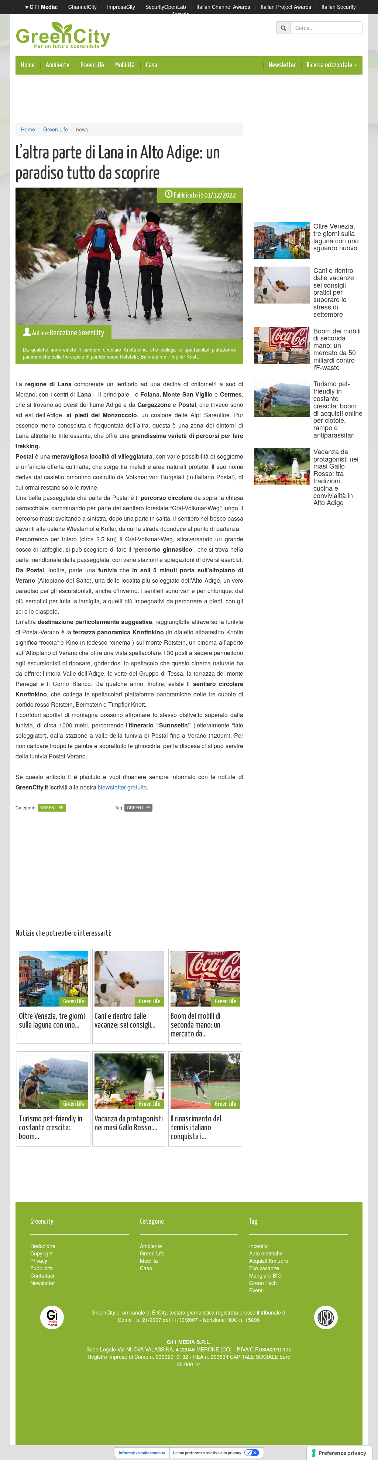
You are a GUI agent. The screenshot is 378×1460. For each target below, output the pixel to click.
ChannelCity (82, 6)
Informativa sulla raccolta (142, 1452)
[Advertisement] (189, 1178)
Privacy (38, 1260)
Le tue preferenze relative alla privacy (207, 1452)
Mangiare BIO (265, 1275)
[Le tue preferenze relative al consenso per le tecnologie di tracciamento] (339, 1453)
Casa (151, 65)
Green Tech (263, 1282)
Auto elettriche (266, 1253)
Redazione (42, 1246)
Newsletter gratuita (122, 787)
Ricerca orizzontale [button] (330, 65)
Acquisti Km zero (268, 1260)
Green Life (92, 65)
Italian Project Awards (286, 6)
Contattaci (42, 1275)
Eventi (256, 1290)
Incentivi (258, 1246)
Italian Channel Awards (223, 6)
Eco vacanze (264, 1268)
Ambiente (57, 65)
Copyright (41, 1253)
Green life (138, 807)
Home (28, 65)
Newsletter (282, 65)
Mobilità (125, 65)
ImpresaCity (121, 6)
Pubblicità (41, 1268)
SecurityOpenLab (165, 6)
